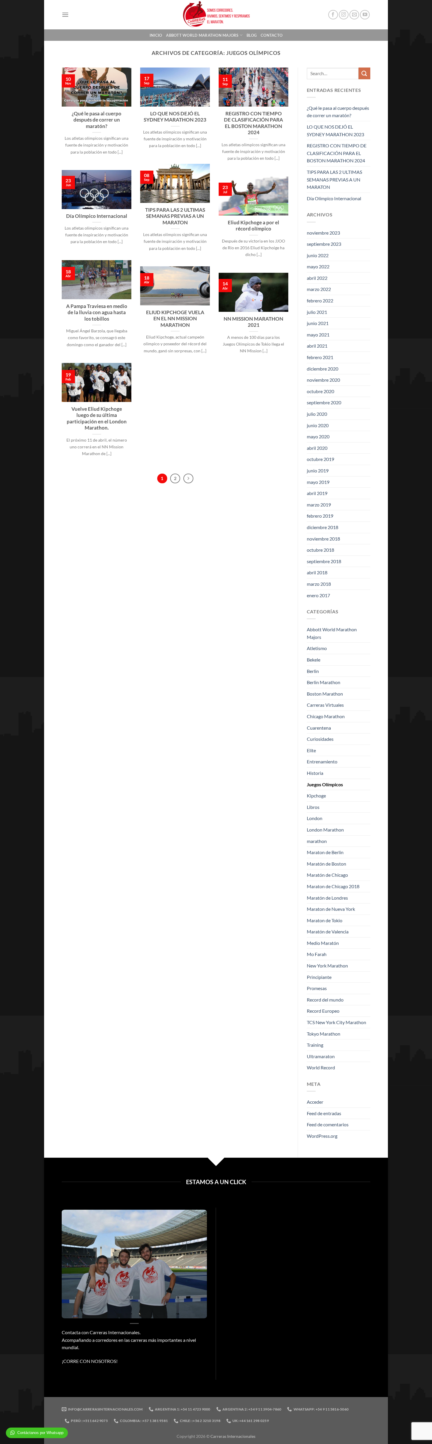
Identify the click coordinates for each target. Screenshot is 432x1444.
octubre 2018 (320, 550)
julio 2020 (317, 414)
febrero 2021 (320, 357)
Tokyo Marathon (323, 1033)
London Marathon (325, 829)
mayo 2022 (318, 266)
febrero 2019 (320, 516)
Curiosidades (320, 739)
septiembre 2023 (324, 244)
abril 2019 (317, 493)
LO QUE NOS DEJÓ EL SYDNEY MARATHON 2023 (175, 117)
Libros (313, 807)
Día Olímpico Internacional (96, 216)
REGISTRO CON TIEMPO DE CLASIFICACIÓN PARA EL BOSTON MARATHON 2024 (253, 123)
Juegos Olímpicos (325, 784)
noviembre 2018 (323, 538)
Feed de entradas (324, 1113)
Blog (252, 35)
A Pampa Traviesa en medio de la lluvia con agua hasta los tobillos (96, 312)
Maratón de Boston (326, 863)
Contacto (271, 35)
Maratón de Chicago (327, 875)
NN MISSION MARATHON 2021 (253, 322)
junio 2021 (318, 323)
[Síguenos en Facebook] (333, 15)
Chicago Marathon (326, 716)
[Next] (188, 479)
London (314, 818)
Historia (315, 773)
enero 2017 (318, 595)
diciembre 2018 (322, 527)
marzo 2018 (319, 584)
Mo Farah (316, 954)
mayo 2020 (318, 436)
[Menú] (65, 14)
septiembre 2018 (324, 561)
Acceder (315, 1102)
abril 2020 (317, 448)
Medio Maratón (323, 943)
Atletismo (317, 648)
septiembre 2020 (324, 402)
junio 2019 (318, 470)
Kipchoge (316, 795)
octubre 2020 (320, 391)
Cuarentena (319, 728)
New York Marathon (327, 965)
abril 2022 (317, 278)
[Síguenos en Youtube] (365, 15)
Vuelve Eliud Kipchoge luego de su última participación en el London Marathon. (97, 418)
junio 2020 (318, 425)
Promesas (317, 988)
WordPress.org (322, 1136)
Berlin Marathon (323, 682)
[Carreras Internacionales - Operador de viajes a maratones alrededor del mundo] (216, 14)
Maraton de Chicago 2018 (333, 886)
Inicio (156, 35)
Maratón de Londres (327, 898)
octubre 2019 (320, 459)
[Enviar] (364, 73)
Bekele (313, 659)
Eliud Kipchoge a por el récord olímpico (253, 226)
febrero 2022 (320, 300)
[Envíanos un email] (354, 15)
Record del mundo (325, 999)
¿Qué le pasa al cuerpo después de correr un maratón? (96, 120)
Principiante (319, 977)
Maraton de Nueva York (331, 909)
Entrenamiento (322, 761)
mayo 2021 (318, 334)
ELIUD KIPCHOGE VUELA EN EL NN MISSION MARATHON (175, 318)
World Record (321, 1067)
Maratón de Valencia (328, 931)
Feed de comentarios (328, 1124)
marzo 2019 (319, 504)
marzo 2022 (319, 289)
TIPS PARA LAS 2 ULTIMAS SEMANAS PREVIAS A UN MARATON (175, 216)
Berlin (313, 671)
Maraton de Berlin (325, 852)
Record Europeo (323, 1011)
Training (315, 1045)
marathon (317, 841)
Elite (311, 750)
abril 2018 (317, 572)
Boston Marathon (325, 693)
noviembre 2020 (323, 380)
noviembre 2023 (323, 232)
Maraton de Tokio (324, 920)
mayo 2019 (318, 482)
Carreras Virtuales (325, 705)
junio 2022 (318, 255)
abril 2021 (317, 346)
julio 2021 (317, 312)
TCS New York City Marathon (336, 1022)
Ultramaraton (321, 1056)
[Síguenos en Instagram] (344, 15)
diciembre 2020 (322, 368)
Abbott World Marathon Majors (202, 35)
